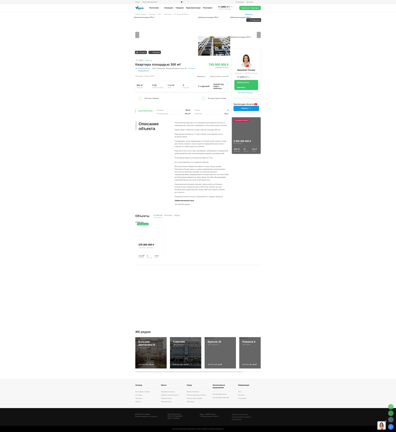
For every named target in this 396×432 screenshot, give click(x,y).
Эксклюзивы (154, 8)
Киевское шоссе (166, 398)
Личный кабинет (237, 419)
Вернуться (249, 14)
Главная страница (140, 14)
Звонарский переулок (173, 68)
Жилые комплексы (193, 392)
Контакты (249, 2)
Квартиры (152, 14)
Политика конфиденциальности (241, 417)
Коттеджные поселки (142, 392)
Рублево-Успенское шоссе (170, 395)
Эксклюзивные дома (219, 394)
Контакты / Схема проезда (240, 414)
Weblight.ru (154, 416)
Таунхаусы (138, 398)
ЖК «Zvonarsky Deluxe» (181, 14)
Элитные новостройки (194, 398)
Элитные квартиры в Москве (196, 395)
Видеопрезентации (193, 8)
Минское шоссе (166, 402)
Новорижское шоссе (168, 392)
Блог (239, 392)
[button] (254, 332)
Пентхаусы (190, 402)
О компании (240, 2)
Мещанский (167, 14)
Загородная (168, 8)
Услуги (137, 2)
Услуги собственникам (149, 2)
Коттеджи (138, 395)
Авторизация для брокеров (258, 2)
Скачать (246, 108)
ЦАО (159, 14)
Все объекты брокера (245, 93)
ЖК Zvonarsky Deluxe (142, 68)
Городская (180, 8)
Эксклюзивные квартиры (221, 398)
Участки (138, 402)
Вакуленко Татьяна (246, 70)
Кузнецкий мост (143, 71)
